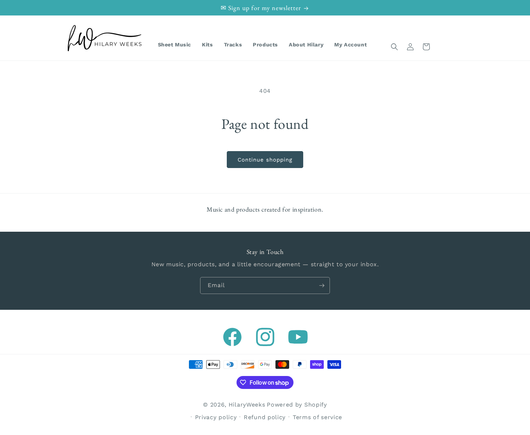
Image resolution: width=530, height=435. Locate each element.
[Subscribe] (322, 285)
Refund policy (265, 417)
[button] (394, 47)
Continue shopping (265, 160)
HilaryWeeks (247, 404)
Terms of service (317, 417)
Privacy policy (216, 417)
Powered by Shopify (297, 404)
